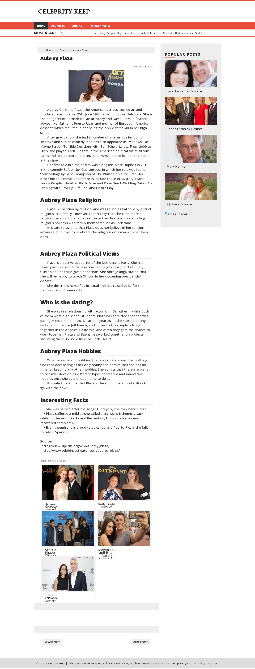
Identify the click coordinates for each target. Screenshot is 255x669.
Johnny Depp (96, 33)
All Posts (58, 25)
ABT (216, 663)
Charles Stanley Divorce (185, 129)
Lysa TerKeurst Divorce (184, 91)
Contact (77, 25)
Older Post (140, 642)
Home (41, 25)
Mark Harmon (177, 166)
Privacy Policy (100, 25)
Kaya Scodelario (117, 33)
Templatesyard (180, 663)
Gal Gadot (187, 33)
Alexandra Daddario (165, 33)
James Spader (177, 214)
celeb (63, 50)
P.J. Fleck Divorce (179, 204)
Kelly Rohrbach (140, 33)
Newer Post (52, 642)
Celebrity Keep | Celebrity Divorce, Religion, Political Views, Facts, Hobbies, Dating (98, 663)
